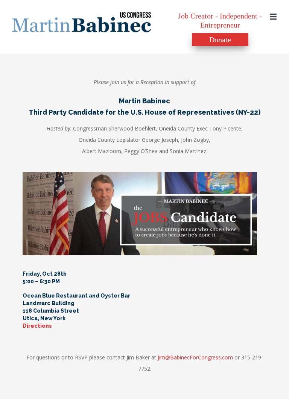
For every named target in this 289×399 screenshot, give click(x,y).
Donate (220, 39)
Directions (37, 326)
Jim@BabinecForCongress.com (195, 357)
